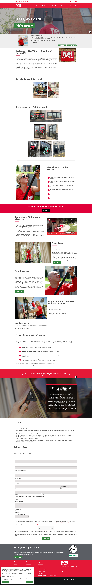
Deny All (29, 581)
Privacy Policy (40, 566)
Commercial (28, 564)
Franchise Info (73, 5)
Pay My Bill (62, 45)
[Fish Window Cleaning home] (18, 6)
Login (62, 571)
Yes (17, 498)
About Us (44, 5)
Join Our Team (72, 45)
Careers (67, 5)
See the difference (20, 365)
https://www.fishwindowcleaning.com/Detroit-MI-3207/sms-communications (40, 524)
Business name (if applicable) (20, 470)
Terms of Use (40, 564)
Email (43, 494)
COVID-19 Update (41, 573)
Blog (50, 5)
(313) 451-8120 (73, 1)
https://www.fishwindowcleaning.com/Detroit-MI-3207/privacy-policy (55, 522)
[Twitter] (25, 1)
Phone (16, 494)
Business (18, 512)
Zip (70, 488)
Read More (56, 262)
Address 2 (17, 483)
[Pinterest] (27, 1)
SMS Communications (42, 567)
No (17, 499)
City (15, 488)
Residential (18, 510)
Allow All (5, 581)
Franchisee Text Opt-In (42, 569)
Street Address (18, 478)
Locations (61, 5)
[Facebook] (18, 1)
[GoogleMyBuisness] (16, 1)
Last (47, 464)
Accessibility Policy (41, 571)
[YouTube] (23, 1)
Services (37, 5)
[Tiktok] (29, 1)
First (16, 464)
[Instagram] (20, 1)
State (61, 488)
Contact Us (54, 5)
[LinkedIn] (21, 1)
